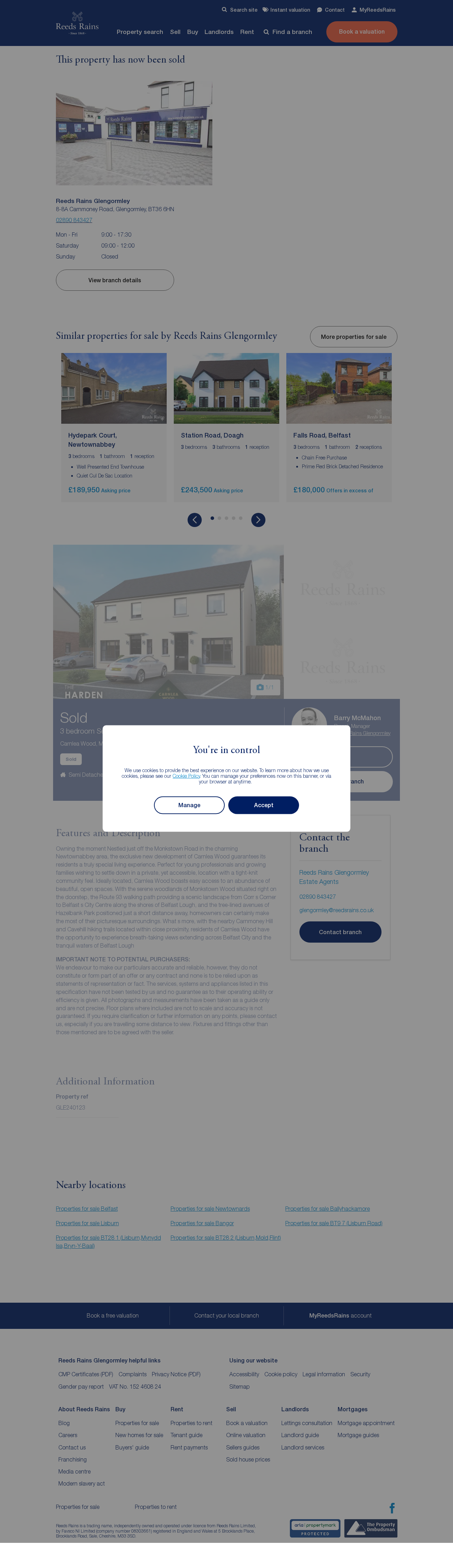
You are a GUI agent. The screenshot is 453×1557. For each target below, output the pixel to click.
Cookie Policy (186, 775)
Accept (264, 805)
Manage (189, 805)
